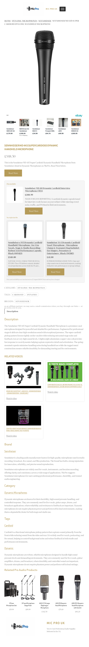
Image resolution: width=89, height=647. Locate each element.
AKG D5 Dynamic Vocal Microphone (61, 604)
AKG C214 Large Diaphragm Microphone (44, 605)
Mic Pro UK (51, 9)
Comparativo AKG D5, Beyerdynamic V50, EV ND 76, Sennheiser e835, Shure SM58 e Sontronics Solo (65, 386)
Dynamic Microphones (24, 20)
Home (7, 20)
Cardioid (17, 294)
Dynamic (32, 294)
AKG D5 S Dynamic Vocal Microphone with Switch (77, 605)
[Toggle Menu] (62, 9)
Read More (13, 173)
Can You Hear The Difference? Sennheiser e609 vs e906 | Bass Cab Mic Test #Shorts (23, 429)
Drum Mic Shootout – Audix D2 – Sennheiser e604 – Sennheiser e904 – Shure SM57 (23, 392)
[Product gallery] (44, 68)
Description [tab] (12, 311)
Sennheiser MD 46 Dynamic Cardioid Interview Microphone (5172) (47, 189)
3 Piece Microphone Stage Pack (28, 604)
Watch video (11, 398)
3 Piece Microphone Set (11, 604)
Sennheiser (44, 20)
